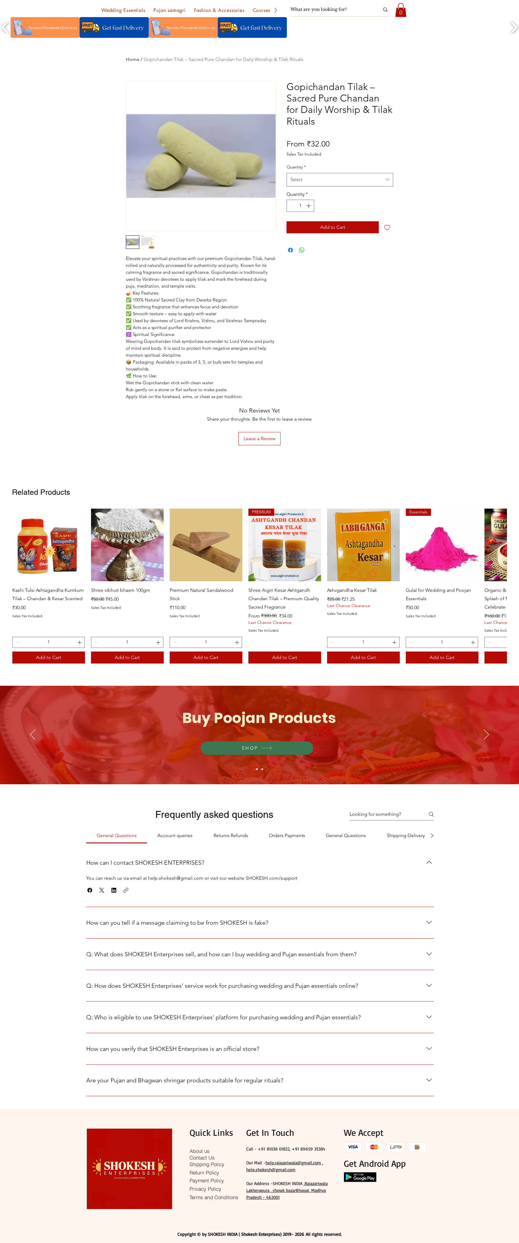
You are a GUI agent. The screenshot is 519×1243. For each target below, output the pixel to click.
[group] (259, 586)
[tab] (116, 835)
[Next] (486, 735)
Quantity (296, 167)
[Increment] (309, 205)
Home (132, 59)
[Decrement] (291, 205)
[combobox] (340, 179)
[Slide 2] (262, 769)
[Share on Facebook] (290, 250)
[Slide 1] (257, 769)
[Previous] (32, 735)
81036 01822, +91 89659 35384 (296, 1149)
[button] (123, 10)
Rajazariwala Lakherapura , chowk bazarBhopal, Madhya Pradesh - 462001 (287, 1190)
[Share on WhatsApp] (301, 250)
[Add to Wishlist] (387, 227)
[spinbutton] (300, 205)
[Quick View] (48, 545)
